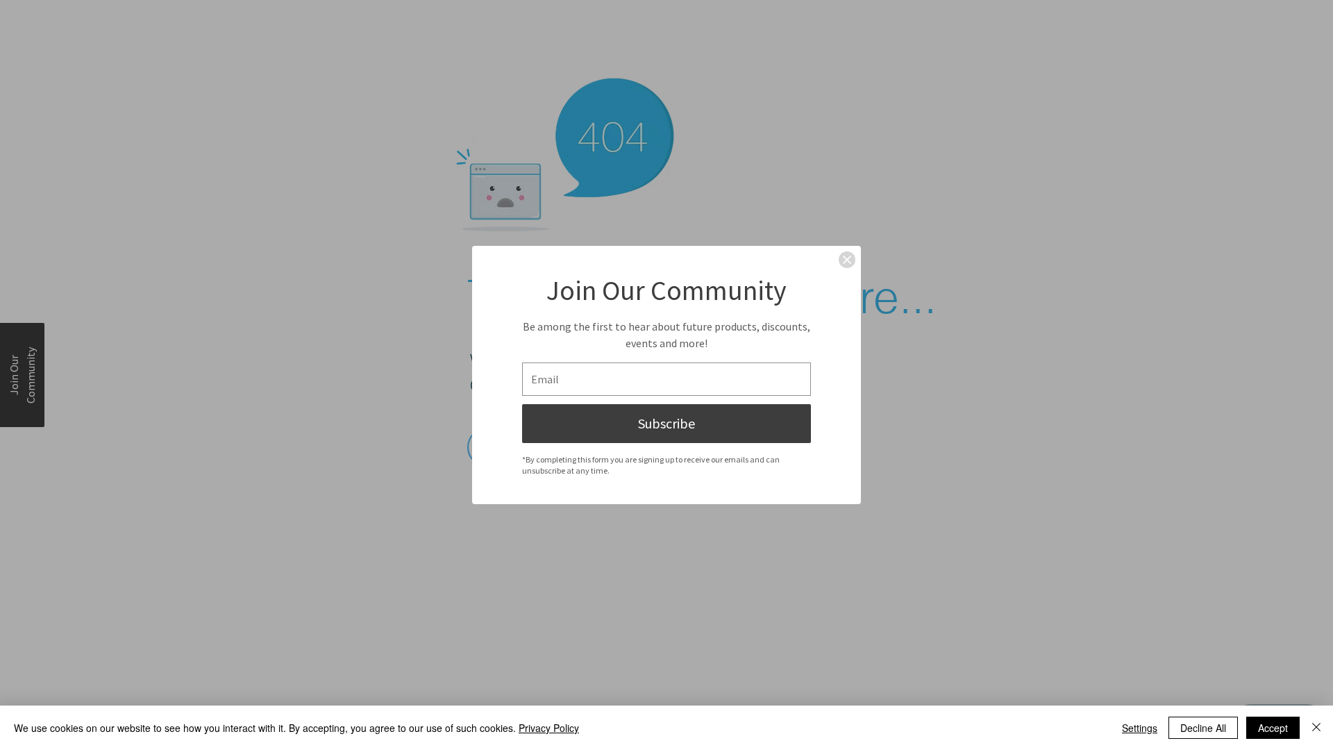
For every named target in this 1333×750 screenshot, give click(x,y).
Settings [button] (1139, 728)
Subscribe (666, 423)
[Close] (847, 259)
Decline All (1203, 728)
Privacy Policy (549, 728)
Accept (1273, 728)
